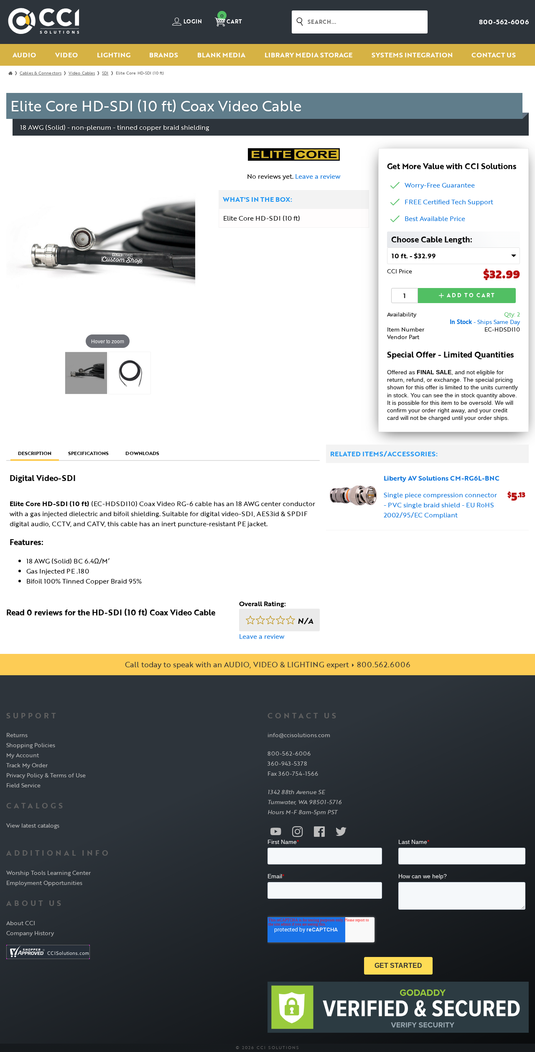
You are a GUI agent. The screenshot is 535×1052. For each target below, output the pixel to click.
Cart (231, 19)
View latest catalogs (32, 825)
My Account (22, 755)
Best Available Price (435, 218)
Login (192, 22)
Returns (17, 734)
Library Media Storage (308, 55)
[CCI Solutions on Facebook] (319, 831)
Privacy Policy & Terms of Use (46, 775)
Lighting (113, 55)
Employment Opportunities (44, 882)
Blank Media (221, 55)
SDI (105, 73)
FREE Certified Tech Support (449, 202)
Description (34, 453)
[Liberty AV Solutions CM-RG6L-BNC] (353, 496)
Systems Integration (412, 55)
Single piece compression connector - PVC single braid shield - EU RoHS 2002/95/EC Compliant (440, 505)
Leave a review (317, 176)
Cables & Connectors (40, 73)
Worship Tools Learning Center (48, 872)
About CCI (20, 922)
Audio (24, 55)
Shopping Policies (30, 745)
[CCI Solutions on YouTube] (276, 831)
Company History (30, 933)
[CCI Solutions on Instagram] (297, 831)
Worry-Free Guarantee (440, 185)
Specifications (88, 453)
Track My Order (27, 765)
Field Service (23, 785)
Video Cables (82, 73)
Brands (163, 55)
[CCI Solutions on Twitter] (341, 831)
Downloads (142, 453)
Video (66, 55)
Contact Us (493, 55)
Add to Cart (470, 295)
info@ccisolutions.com (299, 734)
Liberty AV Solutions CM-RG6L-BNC (441, 478)
